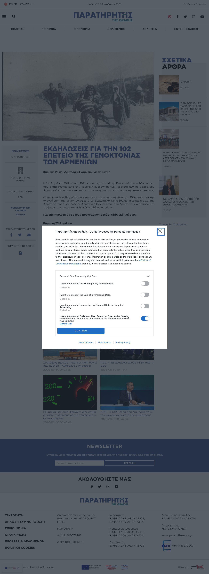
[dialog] (104, 287)
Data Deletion (86, 342)
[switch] (145, 283)
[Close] (161, 232)
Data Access (104, 342)
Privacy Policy (123, 342)
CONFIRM (81, 330)
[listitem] (104, 276)
